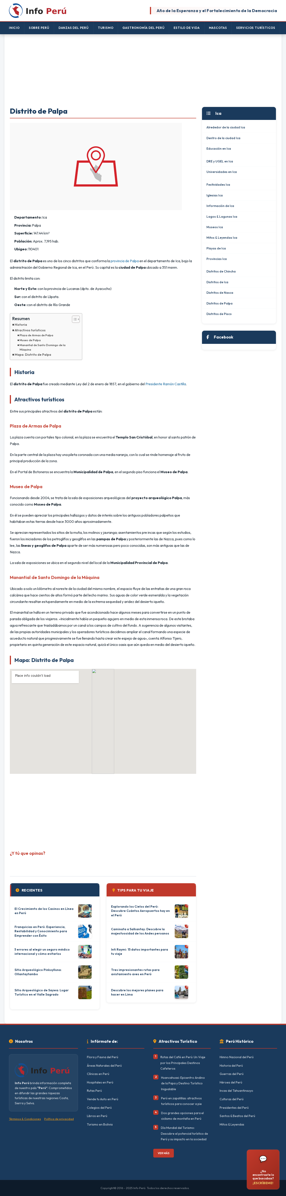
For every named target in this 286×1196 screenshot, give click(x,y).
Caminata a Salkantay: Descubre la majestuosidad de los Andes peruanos (140, 931)
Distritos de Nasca (219, 293)
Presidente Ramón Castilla (165, 384)
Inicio (14, 28)
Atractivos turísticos (30, 330)
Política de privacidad (59, 1119)
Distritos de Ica (217, 282)
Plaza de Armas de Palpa (36, 335)
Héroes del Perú (231, 1082)
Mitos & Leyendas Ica (221, 238)
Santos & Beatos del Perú (237, 1116)
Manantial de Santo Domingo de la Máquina (42, 347)
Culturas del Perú (232, 1099)
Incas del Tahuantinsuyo (236, 1091)
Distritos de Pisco (219, 314)
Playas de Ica (216, 248)
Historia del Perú (231, 1066)
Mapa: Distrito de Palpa (33, 355)
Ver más (163, 1153)
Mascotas (218, 28)
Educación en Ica (218, 149)
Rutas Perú (94, 1091)
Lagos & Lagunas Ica (221, 217)
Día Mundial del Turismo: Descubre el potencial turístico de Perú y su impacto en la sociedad (184, 1133)
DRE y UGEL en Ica (219, 161)
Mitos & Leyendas (232, 1124)
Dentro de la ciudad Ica (223, 138)
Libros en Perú (97, 1116)
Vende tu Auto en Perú (102, 1099)
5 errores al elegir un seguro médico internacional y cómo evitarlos (42, 951)
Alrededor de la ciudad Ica (225, 127)
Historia (21, 325)
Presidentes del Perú (234, 1108)
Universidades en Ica (221, 172)
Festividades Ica (218, 185)
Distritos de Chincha (221, 271)
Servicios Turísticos (255, 28)
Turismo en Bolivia (100, 1124)
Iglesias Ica (214, 195)
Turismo (106, 28)
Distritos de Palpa (219, 303)
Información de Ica (220, 206)
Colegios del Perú (99, 1108)
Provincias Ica (216, 259)
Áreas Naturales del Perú (104, 1066)
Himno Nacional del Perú (237, 1057)
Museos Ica (214, 227)
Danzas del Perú (74, 28)
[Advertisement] (143, 71)
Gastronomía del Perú (143, 28)
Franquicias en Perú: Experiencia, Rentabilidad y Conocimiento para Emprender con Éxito (41, 931)
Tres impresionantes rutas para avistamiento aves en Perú (135, 972)
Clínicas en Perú (98, 1074)
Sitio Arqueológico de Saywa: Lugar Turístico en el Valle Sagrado (42, 992)
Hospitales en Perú (100, 1082)
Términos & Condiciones (25, 1119)
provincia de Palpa (125, 261)
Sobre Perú (39, 28)
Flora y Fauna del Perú (102, 1057)
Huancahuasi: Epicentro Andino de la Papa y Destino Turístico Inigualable (183, 1083)
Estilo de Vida (187, 28)
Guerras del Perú (232, 1074)
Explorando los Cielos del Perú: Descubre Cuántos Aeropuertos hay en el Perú (140, 910)
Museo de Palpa (30, 340)
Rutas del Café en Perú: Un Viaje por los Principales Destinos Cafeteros (182, 1062)
